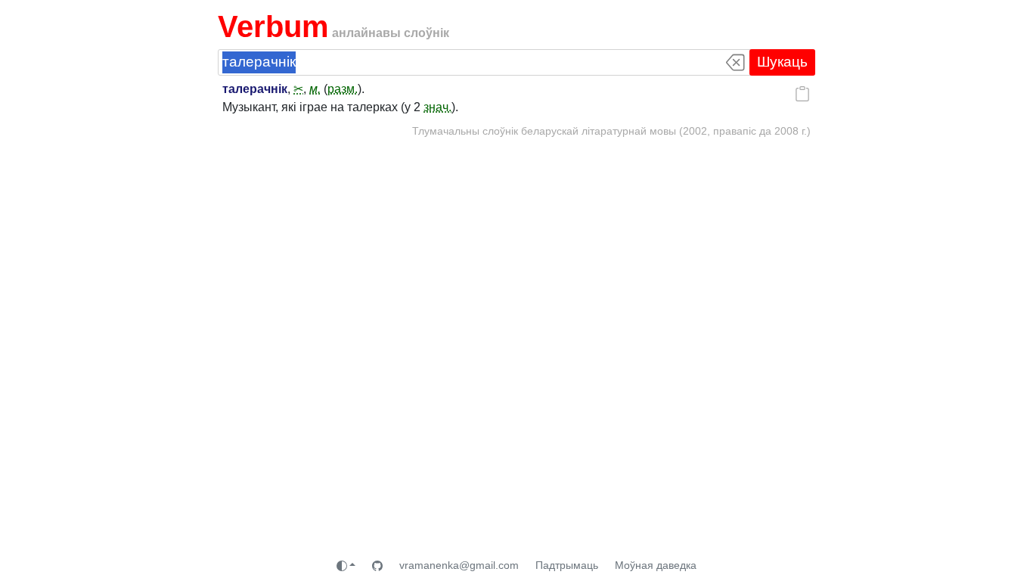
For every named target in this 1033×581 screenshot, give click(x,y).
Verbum (273, 26)
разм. (342, 88)
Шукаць (782, 62)
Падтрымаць (566, 565)
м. (315, 88)
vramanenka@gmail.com (459, 565)
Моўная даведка (655, 565)
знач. (437, 107)
